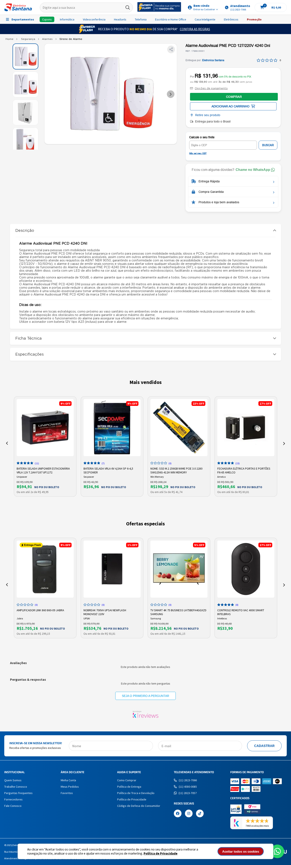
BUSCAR (268, 145)
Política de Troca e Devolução (135, 793)
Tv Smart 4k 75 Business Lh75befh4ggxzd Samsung (178, 611)
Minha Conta (68, 780)
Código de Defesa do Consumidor (138, 806)
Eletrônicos (231, 19)
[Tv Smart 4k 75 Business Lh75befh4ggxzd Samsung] (178, 569)
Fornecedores (13, 799)
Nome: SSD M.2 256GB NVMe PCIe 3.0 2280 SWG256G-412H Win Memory (176, 470)
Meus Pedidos (70, 787)
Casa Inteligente (205, 19)
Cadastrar (264, 746)
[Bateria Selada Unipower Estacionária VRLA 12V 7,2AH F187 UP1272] (45, 427)
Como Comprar (126, 780)
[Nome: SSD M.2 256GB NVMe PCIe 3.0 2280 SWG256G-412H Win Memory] (178, 427)
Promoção (254, 19)
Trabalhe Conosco (15, 787)
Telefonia (141, 19)
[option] (45, 446)
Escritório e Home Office (170, 19)
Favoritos (67, 793)
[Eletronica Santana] (9, 40)
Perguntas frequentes (18, 793)
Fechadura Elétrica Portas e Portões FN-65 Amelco (243, 470)
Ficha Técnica (28, 338)
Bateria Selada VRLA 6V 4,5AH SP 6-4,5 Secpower (108, 470)
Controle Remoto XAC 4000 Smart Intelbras (240, 611)
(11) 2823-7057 (188, 793)
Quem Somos (13, 780)
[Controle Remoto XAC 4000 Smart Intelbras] (245, 569)
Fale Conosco (13, 806)
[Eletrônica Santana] (18, 7)
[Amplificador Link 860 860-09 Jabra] (45, 569)
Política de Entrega (129, 787)
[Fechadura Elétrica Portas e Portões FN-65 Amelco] (245, 427)
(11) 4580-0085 (188, 787)
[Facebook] (178, 814)
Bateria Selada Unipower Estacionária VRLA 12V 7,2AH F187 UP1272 (43, 470)
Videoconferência (94, 19)
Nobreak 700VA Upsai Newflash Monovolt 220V (105, 611)
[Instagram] (189, 814)
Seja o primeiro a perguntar (145, 696)
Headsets (120, 19)
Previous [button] (7, 443)
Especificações (29, 354)
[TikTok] (200, 814)
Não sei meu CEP (198, 153)
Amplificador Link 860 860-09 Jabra (40, 610)
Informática (67, 19)
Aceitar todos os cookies (240, 851)
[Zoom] (25, 56)
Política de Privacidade (160, 853)
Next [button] (284, 443)
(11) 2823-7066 (188, 780)
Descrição (24, 230)
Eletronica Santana (213, 60)
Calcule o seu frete (202, 137)
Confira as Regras (195, 29)
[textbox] (86, 7)
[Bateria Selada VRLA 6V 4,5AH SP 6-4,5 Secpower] (112, 427)
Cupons (47, 19)
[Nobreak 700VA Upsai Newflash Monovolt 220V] (112, 569)
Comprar (234, 96)
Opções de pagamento (211, 88)
